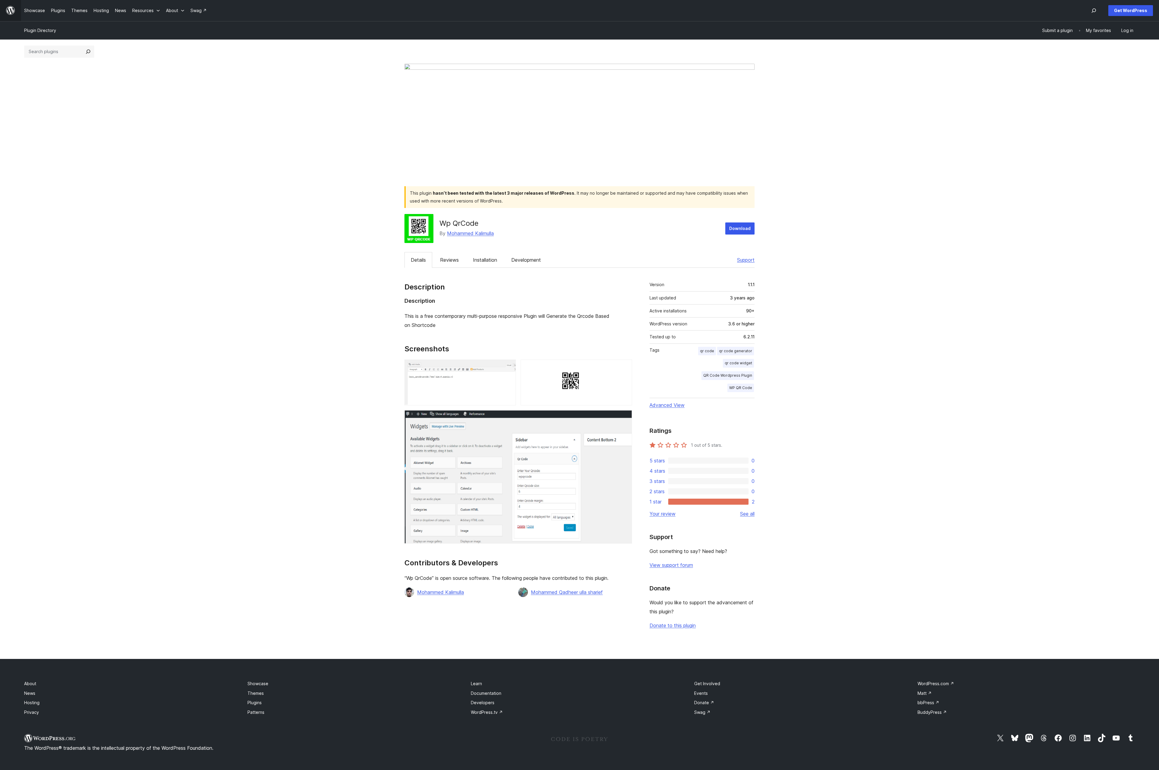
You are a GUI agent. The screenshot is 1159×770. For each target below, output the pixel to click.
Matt (925, 693)
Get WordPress (1130, 10)
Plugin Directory (40, 30)
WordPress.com (936, 683)
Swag (702, 712)
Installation (485, 260)
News (29, 693)
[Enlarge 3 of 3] (624, 418)
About (30, 683)
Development (526, 260)
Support (746, 260)
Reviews (449, 260)
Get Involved (707, 683)
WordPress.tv (487, 712)
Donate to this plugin (673, 625)
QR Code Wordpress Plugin (727, 375)
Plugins (254, 702)
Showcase (257, 683)
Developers (482, 702)
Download (740, 228)
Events (701, 693)
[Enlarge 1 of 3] (508, 368)
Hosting (32, 702)
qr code (707, 351)
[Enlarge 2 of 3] (624, 368)
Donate (704, 702)
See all (747, 514)
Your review (662, 514)
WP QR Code (740, 387)
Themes (255, 693)
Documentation (486, 693)
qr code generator (735, 351)
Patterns (255, 712)
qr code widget (738, 363)
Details (418, 260)
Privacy (31, 712)
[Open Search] (1093, 10)
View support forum (671, 565)
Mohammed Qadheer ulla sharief (567, 592)
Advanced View (667, 405)
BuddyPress (932, 712)
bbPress (928, 702)
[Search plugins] (88, 52)
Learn (476, 683)
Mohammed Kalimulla (470, 233)
